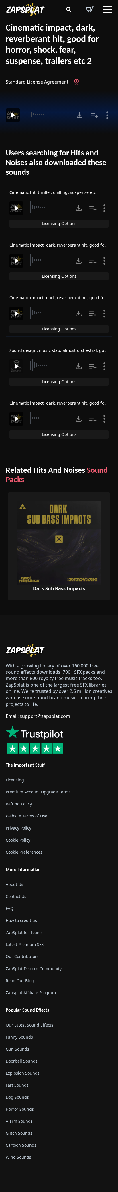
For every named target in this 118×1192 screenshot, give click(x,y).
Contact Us (16, 896)
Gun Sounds (17, 1049)
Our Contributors (22, 956)
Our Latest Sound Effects (29, 1025)
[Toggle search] (68, 9)
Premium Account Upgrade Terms (38, 792)
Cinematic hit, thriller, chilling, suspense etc (52, 192)
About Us (14, 884)
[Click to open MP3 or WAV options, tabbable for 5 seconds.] (79, 115)
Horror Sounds (20, 1109)
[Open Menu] (107, 9)
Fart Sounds (17, 1085)
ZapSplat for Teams (24, 932)
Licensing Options (59, 223)
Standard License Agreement (37, 82)
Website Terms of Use (26, 816)
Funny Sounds (19, 1037)
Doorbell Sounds (22, 1061)
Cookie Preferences (24, 852)
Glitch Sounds (19, 1133)
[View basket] (89, 9)
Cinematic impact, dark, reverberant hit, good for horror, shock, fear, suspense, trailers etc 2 (52, 45)
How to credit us (21, 920)
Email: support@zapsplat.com (38, 716)
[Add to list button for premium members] (94, 115)
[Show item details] (107, 115)
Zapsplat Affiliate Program (31, 992)
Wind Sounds (18, 1157)
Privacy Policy (18, 828)
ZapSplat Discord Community (34, 968)
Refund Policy (19, 804)
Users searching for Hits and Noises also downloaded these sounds (56, 163)
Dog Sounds (17, 1097)
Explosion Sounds (23, 1073)
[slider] (47, 114)
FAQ (9, 908)
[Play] (13, 115)
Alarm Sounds (19, 1121)
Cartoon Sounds (21, 1145)
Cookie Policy (18, 840)
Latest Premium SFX (25, 944)
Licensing (15, 780)
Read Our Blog (20, 980)
